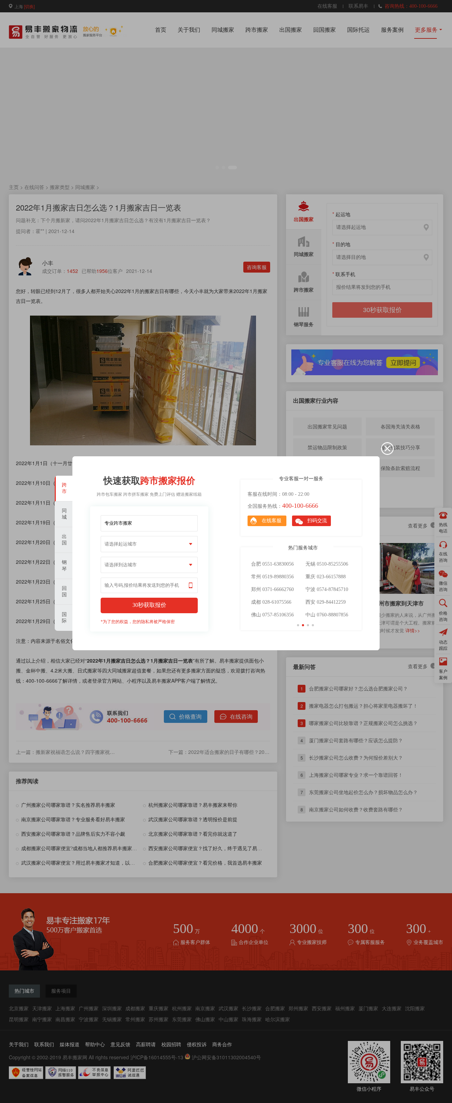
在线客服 (271, 520)
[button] (298, 625)
